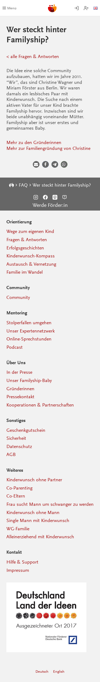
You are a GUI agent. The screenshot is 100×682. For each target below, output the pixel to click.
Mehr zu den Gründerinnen (33, 142)
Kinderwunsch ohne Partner (34, 479)
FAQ (23, 185)
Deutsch (42, 671)
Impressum (17, 570)
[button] (36, 164)
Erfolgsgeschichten (25, 247)
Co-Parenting (19, 488)
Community (18, 297)
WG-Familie (17, 528)
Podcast (14, 347)
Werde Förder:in (50, 205)
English (59, 671)
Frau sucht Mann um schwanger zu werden (50, 504)
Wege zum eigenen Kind (30, 231)
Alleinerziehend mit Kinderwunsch (40, 536)
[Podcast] (55, 197)
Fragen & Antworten (26, 239)
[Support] (64, 197)
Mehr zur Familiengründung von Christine (48, 148)
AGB (11, 454)
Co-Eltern (15, 496)
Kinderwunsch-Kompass (30, 255)
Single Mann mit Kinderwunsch (37, 520)
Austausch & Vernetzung (31, 264)
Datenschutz (19, 446)
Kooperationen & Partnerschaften (40, 405)
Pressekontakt (20, 396)
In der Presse (19, 372)
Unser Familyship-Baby (29, 380)
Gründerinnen (20, 388)
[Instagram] (36, 197)
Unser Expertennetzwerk (30, 331)
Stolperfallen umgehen (28, 322)
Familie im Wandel (24, 272)
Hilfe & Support (22, 562)
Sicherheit (16, 438)
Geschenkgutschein (25, 430)
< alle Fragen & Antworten (32, 56)
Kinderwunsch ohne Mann (32, 512)
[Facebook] (45, 197)
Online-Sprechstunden (28, 339)
